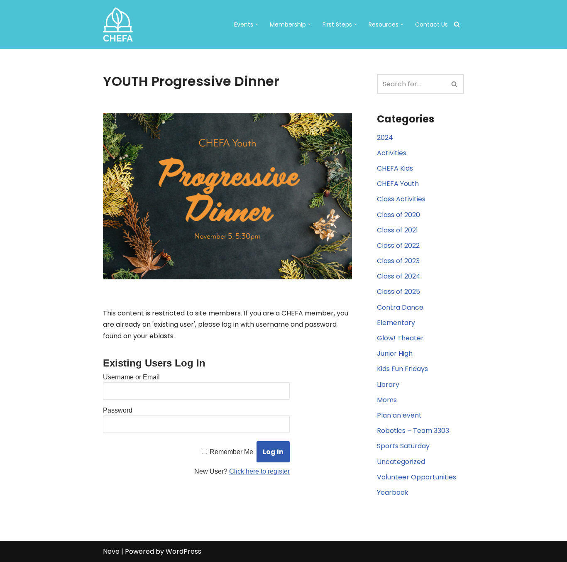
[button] (256, 24)
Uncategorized (401, 462)
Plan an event (399, 415)
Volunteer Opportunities (416, 477)
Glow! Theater (400, 338)
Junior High (395, 353)
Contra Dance (400, 307)
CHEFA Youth (398, 183)
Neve (111, 551)
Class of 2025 (398, 291)
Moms (387, 400)
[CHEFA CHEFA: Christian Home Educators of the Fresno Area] (118, 24)
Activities (391, 153)
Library (388, 384)
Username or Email (131, 377)
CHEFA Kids (395, 168)
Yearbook (392, 492)
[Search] (457, 24)
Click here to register (259, 471)
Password (117, 410)
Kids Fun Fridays (402, 369)
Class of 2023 (398, 261)
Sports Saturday (403, 446)
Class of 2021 (397, 230)
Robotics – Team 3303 (413, 430)
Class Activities (401, 199)
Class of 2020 (398, 215)
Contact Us (431, 24)
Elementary (396, 322)
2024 (385, 137)
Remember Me (231, 451)
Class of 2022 (398, 245)
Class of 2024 (398, 276)
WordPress (183, 551)
